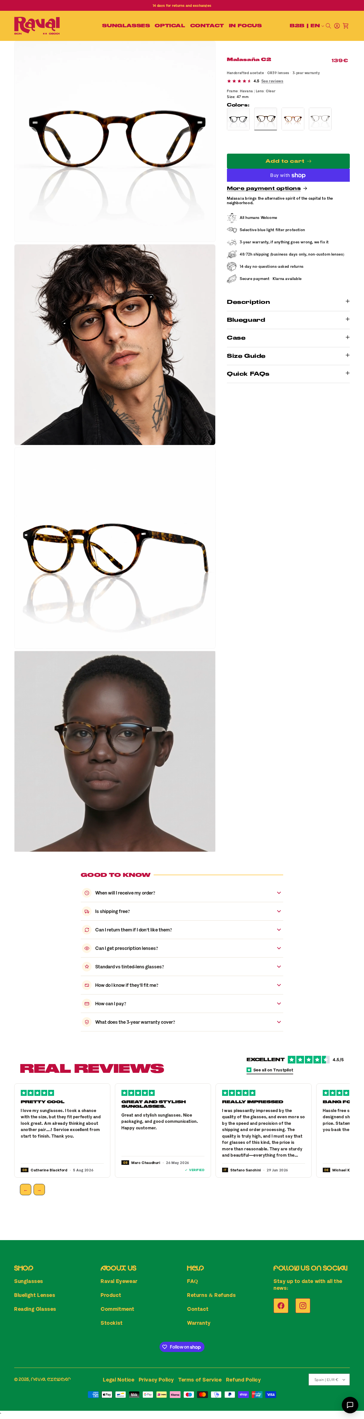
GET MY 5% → (237, 746)
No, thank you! (237, 762)
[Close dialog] (287, 646)
